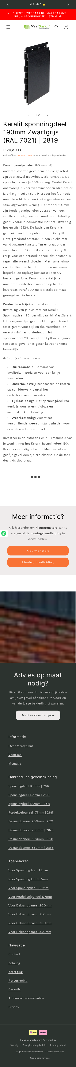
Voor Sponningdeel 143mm (28, 870)
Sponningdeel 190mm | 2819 (29, 804)
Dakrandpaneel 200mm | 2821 (30, 821)
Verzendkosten (25, 155)
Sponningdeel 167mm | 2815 (29, 795)
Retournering (17, 980)
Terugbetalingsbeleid (34, 1045)
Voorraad (15, 755)
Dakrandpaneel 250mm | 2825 (31, 830)
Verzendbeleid (56, 1051)
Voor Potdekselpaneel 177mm (30, 897)
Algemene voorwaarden (26, 998)
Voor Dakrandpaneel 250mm (29, 914)
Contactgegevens (40, 1058)
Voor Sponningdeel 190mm (28, 888)
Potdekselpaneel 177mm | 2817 (31, 812)
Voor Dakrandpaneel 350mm (29, 932)
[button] (8, 27)
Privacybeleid (58, 1045)
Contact (14, 954)
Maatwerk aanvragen (38, 715)
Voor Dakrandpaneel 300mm (30, 923)
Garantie (14, 989)
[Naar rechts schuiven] (47, 115)
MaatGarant (36, 1040)
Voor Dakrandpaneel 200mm (30, 905)
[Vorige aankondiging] (7, 4)
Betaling (14, 963)
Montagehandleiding (38, 562)
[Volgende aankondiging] (68, 4)
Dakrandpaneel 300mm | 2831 (30, 839)
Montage (14, 763)
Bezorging (15, 972)
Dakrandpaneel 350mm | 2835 (31, 848)
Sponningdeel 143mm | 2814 (29, 786)
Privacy (13, 1007)
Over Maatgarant (20, 746)
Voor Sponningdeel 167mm (28, 879)
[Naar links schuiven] (28, 115)
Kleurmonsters (38, 551)
